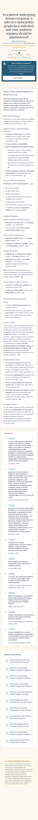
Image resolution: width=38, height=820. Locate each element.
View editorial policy (26, 57)
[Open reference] (33, 438)
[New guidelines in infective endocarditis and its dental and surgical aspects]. (19, 563)
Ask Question (18, 78)
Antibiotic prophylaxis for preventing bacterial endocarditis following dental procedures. (20, 617)
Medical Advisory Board (19, 41)
